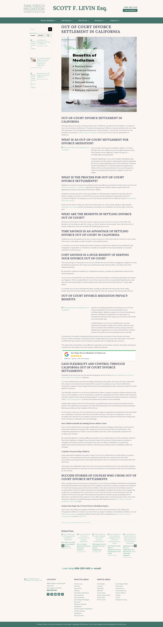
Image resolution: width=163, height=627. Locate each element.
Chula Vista (101, 593)
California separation (69, 514)
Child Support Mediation (83, 609)
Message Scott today (69, 207)
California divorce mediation (87, 133)
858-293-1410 (81, 516)
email (97, 568)
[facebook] (48, 594)
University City (121, 591)
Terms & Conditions (55, 624)
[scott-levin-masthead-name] (80, 6)
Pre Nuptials (78, 595)
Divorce (77, 586)
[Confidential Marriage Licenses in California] (33, 40)
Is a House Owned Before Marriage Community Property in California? (43, 61)
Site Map (67, 624)
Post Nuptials (79, 597)
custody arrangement (73, 399)
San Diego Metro (122, 584)
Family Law (78, 584)
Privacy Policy (42, 624)
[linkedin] (59, 594)
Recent (40, 35)
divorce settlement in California (73, 187)
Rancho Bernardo (103, 595)
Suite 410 (50, 586)
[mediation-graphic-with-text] (34, 3)
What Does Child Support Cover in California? (43, 75)
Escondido (101, 597)
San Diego (101, 584)
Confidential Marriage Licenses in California (43, 42)
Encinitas (119, 586)
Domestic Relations (81, 593)
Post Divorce (79, 615)
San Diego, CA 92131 (54, 588)
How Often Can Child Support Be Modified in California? (68, 544)
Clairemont (120, 588)
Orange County (121, 600)
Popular (33, 35)
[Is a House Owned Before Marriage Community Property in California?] (33, 58)
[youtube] (55, 594)
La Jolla (99, 586)
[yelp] (62, 594)
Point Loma (101, 600)
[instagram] (51, 594)
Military (77, 591)
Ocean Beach (121, 593)
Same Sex (78, 588)
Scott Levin (66, 522)
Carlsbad (100, 588)
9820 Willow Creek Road (56, 583)
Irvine (118, 597)
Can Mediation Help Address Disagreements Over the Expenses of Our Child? (114, 549)
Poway (118, 595)
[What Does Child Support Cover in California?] (33, 74)
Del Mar (100, 591)
